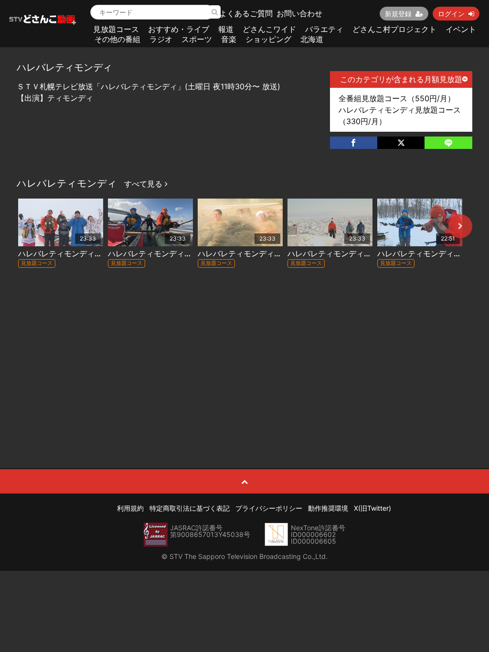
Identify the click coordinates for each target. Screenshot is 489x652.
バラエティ (324, 29)
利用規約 (130, 508)
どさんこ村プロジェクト (394, 29)
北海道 (311, 39)
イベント (461, 29)
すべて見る (144, 184)
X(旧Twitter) (372, 508)
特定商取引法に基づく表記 (189, 508)
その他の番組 (117, 39)
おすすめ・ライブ (178, 29)
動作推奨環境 (328, 508)
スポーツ (196, 39)
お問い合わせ (299, 13)
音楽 (228, 39)
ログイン (451, 14)
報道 (226, 29)
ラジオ (160, 39)
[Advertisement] (244, 349)
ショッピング (268, 39)
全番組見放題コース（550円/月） (397, 98)
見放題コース (116, 29)
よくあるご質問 (246, 13)
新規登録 (398, 14)
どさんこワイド (269, 29)
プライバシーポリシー (268, 508)
